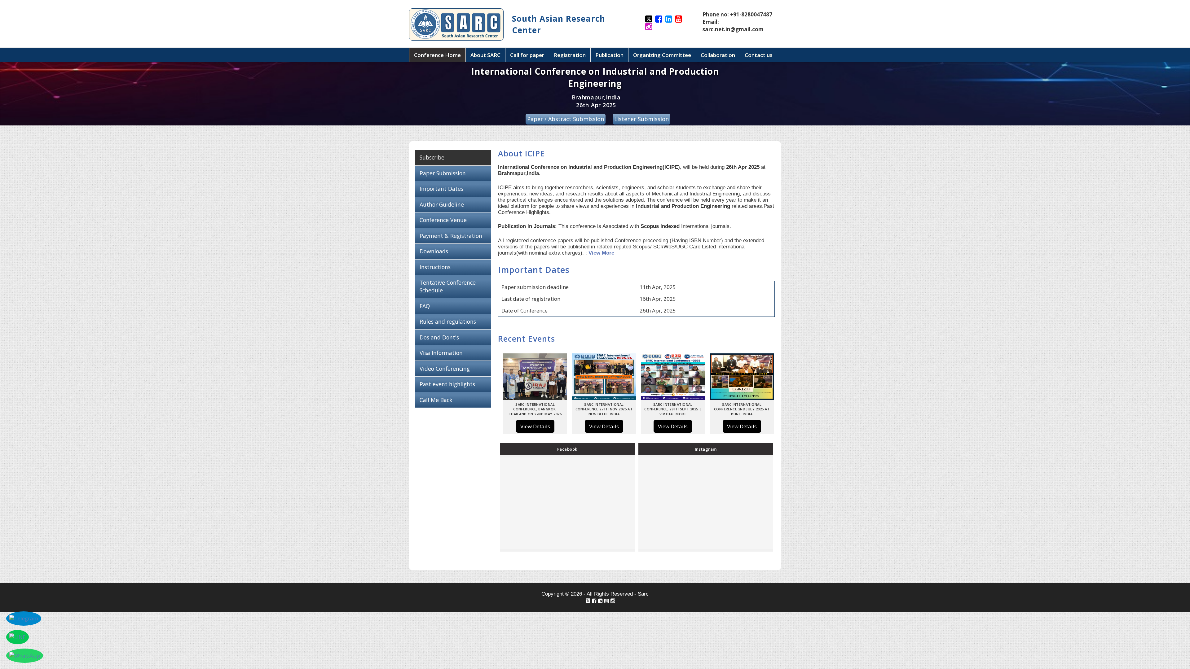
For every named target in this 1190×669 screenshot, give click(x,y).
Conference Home (437, 55)
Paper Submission (443, 173)
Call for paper (527, 55)
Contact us (759, 55)
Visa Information (441, 352)
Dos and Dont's (439, 337)
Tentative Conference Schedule (448, 286)
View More (601, 253)
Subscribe (432, 157)
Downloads (434, 251)
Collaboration (718, 55)
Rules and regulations (448, 321)
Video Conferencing (445, 368)
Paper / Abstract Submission (565, 119)
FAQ (425, 306)
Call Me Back (436, 400)
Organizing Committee (662, 55)
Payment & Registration (451, 235)
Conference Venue (443, 220)
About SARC (485, 55)
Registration (570, 55)
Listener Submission (641, 119)
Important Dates (441, 188)
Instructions (435, 267)
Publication (609, 55)
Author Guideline (442, 204)
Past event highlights (447, 384)
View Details (535, 426)
